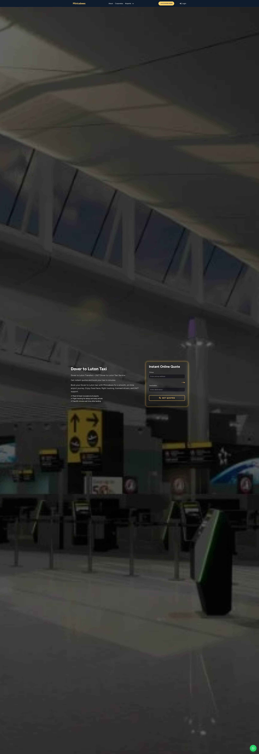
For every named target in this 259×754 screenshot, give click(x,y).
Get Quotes (168, 398)
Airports (128, 3)
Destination (153, 385)
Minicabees (79, 3)
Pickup (151, 372)
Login (184, 3)
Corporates (119, 3)
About (111, 3)
